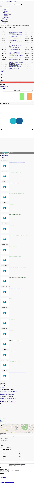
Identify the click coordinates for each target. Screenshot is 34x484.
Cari (21, 4)
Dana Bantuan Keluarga (5, 24)
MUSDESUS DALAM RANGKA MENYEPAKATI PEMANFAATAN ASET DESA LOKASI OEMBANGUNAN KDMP (16, 53)
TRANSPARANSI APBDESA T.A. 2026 (14, 59)
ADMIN (1, 86)
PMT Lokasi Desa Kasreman (12, 40)
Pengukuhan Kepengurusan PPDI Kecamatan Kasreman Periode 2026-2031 (15, 67)
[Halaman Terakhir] (2, 80)
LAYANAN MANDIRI (6, 86)
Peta (2, 20)
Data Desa (3, 12)
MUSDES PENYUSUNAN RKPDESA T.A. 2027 (15, 55)
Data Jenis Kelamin (6, 16)
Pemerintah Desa (6, 11)
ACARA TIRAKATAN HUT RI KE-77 (8, 391)
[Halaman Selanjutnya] (2, 79)
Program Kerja (4, 477)
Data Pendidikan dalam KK (7, 13)
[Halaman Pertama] (2, 71)
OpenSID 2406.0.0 (7, 482)
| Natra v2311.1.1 (12, 482)
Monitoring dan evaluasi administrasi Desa (14, 49)
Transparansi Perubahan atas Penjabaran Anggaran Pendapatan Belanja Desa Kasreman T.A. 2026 (15, 57)
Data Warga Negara (6, 17)
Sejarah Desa (5, 9)
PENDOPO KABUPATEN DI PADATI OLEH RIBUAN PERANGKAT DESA (15, 38)
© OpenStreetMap (29, 432)
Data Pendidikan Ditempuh (7, 14)
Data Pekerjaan (6, 15)
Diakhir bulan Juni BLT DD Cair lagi (14, 47)
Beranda (3, 7)
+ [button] (1, 425)
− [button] (1, 426)
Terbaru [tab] (3, 157)
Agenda (3, 381)
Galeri (3, 387)
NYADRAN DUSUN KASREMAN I (7, 401)
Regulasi (3, 18)
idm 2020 (5, 23)
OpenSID (32, 432)
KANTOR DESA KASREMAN (7, 394)
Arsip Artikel (5, 155)
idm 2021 (5, 22)
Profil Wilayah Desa (6, 8)
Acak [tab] (2, 158)
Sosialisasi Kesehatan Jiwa (12, 51)
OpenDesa (2, 482)
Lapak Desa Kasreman (5, 21)
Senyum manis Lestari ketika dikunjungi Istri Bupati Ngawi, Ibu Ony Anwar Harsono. (15, 65)
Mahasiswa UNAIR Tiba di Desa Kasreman (14, 36)
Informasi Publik (6, 19)
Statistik (3, 88)
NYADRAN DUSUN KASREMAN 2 (8, 398)
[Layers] (32, 425)
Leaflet (26, 432)
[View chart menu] (32, 90)
